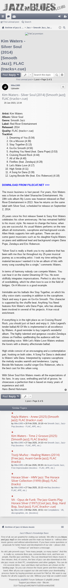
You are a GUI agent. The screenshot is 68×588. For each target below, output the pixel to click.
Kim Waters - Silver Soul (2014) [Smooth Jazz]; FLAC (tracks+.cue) (34, 97)
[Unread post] (3, 103)
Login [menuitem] (60, 17)
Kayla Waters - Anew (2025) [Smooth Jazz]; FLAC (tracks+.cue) (35, 418)
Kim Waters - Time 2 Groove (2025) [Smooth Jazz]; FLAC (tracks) (34, 437)
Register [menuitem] (66, 17)
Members (15, 17)
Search (28, 22)
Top (66, 390)
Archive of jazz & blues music (20, 527)
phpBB (24, 579)
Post (9, 75)
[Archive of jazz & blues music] (34, 6)
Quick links (4, 17)
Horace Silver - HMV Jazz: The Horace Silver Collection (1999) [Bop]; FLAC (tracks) (35, 480)
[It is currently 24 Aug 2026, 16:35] (60, 27)
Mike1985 (15, 85)
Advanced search (62, 75)
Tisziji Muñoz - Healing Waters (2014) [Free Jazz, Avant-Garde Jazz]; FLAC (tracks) (35, 458)
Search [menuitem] (64, 28)
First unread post (11, 22)
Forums (9, 17)
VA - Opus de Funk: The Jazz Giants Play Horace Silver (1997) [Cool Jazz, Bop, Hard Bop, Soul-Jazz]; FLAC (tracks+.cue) (38, 503)
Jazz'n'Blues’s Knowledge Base (34, 533)
